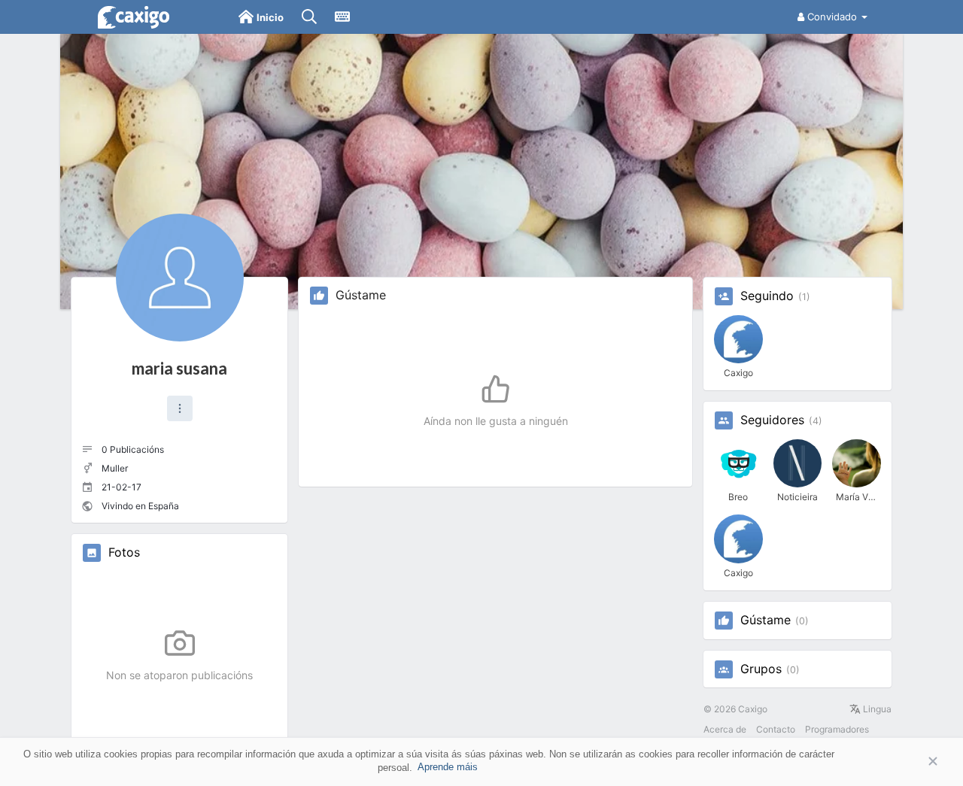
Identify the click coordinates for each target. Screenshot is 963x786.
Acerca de (724, 729)
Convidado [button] (832, 17)
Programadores (837, 729)
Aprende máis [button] (448, 766)
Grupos (761, 669)
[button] (180, 408)
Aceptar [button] (910, 761)
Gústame (765, 620)
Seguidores (772, 420)
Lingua (876, 709)
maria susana (179, 368)
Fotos (124, 553)
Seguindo (767, 296)
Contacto (775, 729)
